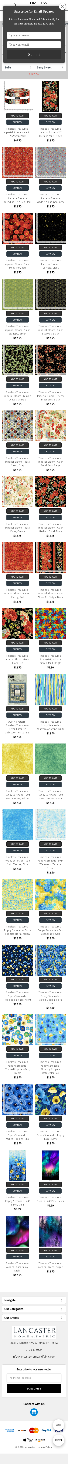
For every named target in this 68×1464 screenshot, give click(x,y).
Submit (34, 54)
